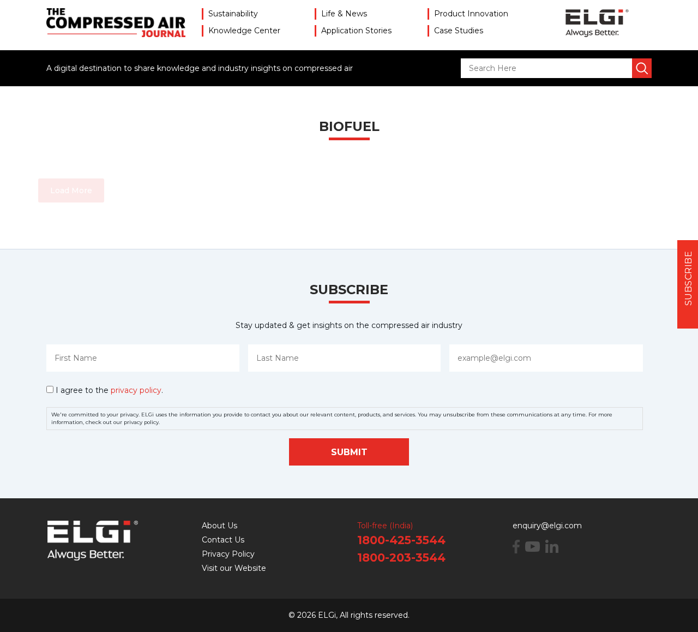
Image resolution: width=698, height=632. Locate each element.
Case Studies (458, 30)
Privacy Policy (228, 554)
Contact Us (223, 540)
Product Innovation (471, 14)
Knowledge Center (244, 30)
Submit (349, 452)
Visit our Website (234, 568)
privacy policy (136, 390)
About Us (219, 525)
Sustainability (233, 14)
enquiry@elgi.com (547, 525)
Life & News (344, 14)
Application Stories (356, 30)
